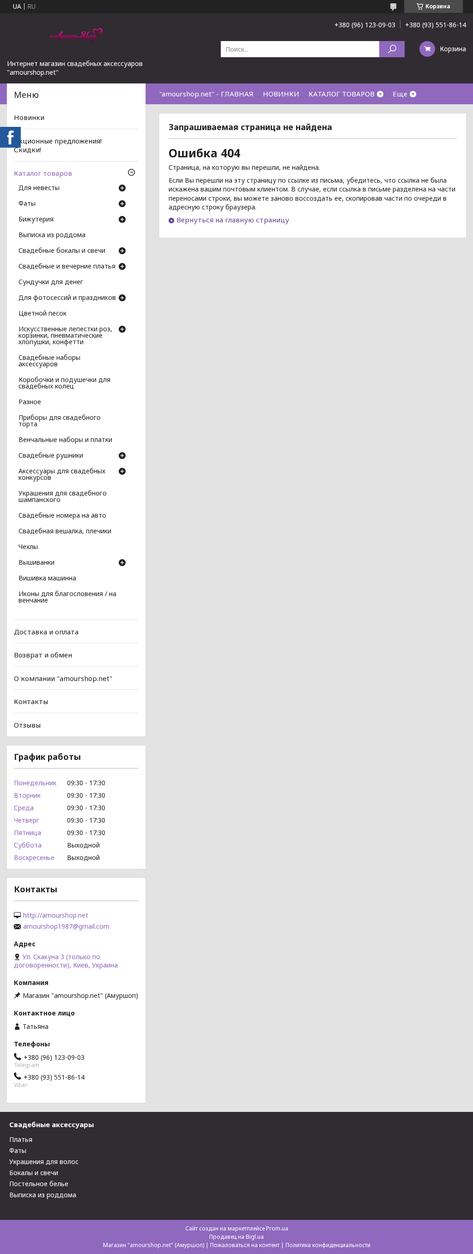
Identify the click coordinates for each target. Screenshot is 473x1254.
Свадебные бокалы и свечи (61, 251)
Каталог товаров (43, 173)
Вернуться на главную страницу (232, 219)
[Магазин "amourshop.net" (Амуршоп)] (76, 36)
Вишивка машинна (47, 578)
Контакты (31, 701)
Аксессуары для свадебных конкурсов (61, 475)
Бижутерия (36, 219)
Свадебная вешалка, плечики (64, 531)
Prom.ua (277, 1228)
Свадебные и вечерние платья (66, 266)
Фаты (27, 204)
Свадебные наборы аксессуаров (49, 361)
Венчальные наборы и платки (65, 440)
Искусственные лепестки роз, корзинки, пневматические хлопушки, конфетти (65, 336)
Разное (29, 402)
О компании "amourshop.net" (63, 678)
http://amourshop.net (55, 915)
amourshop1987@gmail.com (66, 926)
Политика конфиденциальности (327, 1245)
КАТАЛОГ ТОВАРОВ (342, 93)
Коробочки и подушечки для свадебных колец (64, 383)
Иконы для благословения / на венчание (67, 597)
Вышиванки (36, 563)
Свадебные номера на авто (62, 516)
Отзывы (27, 724)
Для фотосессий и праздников (67, 298)
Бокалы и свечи (33, 1172)
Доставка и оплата (46, 631)
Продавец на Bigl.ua (236, 1237)
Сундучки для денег (50, 282)
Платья (20, 1139)
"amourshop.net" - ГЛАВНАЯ (206, 93)
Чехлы (28, 547)
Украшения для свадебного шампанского (62, 497)
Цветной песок (42, 313)
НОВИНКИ (281, 93)
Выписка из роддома (51, 235)
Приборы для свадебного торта (59, 421)
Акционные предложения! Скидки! (58, 145)
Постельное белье (38, 1183)
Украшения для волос (44, 1161)
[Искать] (392, 49)
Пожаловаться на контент (244, 1245)
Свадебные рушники (50, 456)
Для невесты (39, 188)
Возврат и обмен (43, 654)
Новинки (29, 117)
